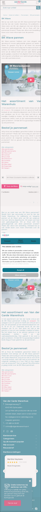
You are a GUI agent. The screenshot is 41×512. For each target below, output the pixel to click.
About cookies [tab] (20, 241)
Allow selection (20, 275)
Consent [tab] (7, 241)
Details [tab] (33, 241)
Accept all (20, 270)
